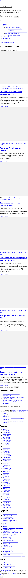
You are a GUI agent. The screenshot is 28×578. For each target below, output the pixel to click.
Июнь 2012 (6, 476)
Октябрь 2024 (7, 434)
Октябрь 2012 (7, 471)
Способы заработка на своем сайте (13, 88)
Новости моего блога (9, 531)
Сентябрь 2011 (7, 490)
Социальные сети (8, 551)
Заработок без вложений (12, 27)
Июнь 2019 (6, 451)
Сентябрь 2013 (7, 462)
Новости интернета (8, 529)
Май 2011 (5, 496)
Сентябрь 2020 (7, 442)
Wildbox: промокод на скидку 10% (12, 400)
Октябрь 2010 (7, 507)
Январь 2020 (6, 448)
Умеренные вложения (14, 35)
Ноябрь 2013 (6, 460)
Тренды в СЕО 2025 (8, 398)
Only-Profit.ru (6, 6)
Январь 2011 (6, 502)
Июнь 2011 (6, 495)
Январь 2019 (6, 452)
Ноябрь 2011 (6, 487)
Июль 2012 (6, 474)
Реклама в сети (7, 543)
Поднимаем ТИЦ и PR (9, 199)
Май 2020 (5, 446)
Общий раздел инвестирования (12, 532)
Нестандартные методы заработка (13, 528)
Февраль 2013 (7, 468)
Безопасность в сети (8, 518)
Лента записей (7, 564)
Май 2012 (5, 477)
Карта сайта (6, 38)
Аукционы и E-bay (8, 517)
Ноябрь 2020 (6, 438)
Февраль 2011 (7, 501)
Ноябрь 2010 (6, 505)
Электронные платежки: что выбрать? (14, 556)
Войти (4, 563)
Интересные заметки (9, 525)
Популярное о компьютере (10, 542)
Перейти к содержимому (7, 1)
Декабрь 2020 (7, 437)
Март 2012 (6, 481)
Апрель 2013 (6, 465)
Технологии (6, 554)
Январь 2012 (6, 484)
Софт (4, 548)
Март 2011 (6, 499)
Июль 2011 (6, 493)
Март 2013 (6, 466)
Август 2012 (6, 473)
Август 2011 (6, 491)
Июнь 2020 (6, 445)
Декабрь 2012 (7, 470)
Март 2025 (6, 431)
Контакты (5, 40)
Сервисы (5, 545)
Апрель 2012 (6, 479)
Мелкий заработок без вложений (17, 32)
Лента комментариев (9, 566)
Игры (4, 523)
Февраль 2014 (7, 456)
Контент (5, 526)
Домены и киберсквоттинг (10, 522)
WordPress (3, 575)
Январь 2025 (6, 432)
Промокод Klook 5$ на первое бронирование (11, 394)
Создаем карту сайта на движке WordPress (11, 373)
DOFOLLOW (6, 36)
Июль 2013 (6, 463)
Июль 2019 (6, 449)
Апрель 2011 (6, 498)
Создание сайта (7, 546)
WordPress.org (7, 567)
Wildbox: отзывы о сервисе (20, 410)
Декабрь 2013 (7, 459)
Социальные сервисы (9, 550)
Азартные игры (7, 515)
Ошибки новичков (8, 537)
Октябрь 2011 (7, 488)
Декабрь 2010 (7, 504)
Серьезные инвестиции (12, 33)
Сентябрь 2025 (7, 429)
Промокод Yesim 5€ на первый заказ (13, 397)
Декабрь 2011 (7, 485)
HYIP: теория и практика (10, 514)
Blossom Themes (12, 573)
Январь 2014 (6, 457)
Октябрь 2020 (7, 440)
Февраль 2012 (7, 482)
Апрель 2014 (6, 454)
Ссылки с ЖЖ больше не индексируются (11, 92)
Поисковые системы (8, 540)
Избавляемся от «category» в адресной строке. (13, 258)
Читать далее (4, 106)
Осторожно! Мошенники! (10, 534)
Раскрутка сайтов (5, 570)
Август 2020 (6, 443)
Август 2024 (6, 435)
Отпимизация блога (8, 536)
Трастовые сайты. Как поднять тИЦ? (10, 204)
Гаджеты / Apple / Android (10, 520)
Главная (5, 24)
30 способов (6, 26)
